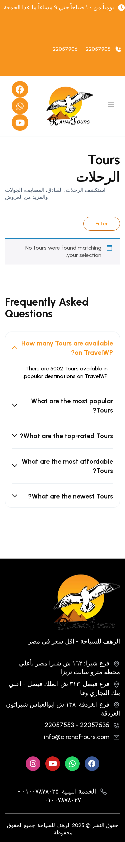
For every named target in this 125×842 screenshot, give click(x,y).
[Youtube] (20, 122)
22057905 (98, 49)
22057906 (65, 49)
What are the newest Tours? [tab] (70, 496)
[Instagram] (33, 763)
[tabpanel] (62, 376)
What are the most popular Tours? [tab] (72, 405)
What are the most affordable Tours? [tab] (67, 466)
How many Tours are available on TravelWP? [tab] (67, 347)
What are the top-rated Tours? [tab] (66, 436)
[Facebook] (20, 89)
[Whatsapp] (20, 106)
